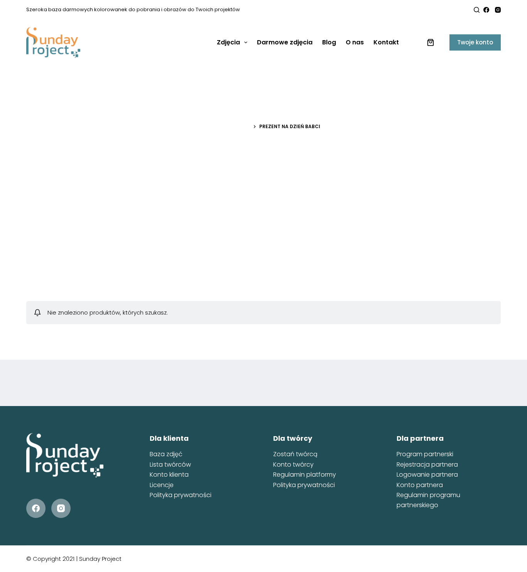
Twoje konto (475, 42)
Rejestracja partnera (427, 464)
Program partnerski (425, 454)
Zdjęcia (228, 42)
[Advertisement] (263, 220)
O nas (355, 42)
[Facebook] (486, 10)
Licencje (162, 485)
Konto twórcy (293, 464)
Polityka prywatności (180, 495)
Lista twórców (170, 464)
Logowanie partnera (427, 474)
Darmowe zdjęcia (284, 42)
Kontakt (386, 42)
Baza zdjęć (166, 454)
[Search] (477, 10)
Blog (329, 42)
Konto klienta (169, 474)
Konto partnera (420, 485)
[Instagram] (498, 10)
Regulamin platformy (304, 474)
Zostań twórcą (295, 454)
